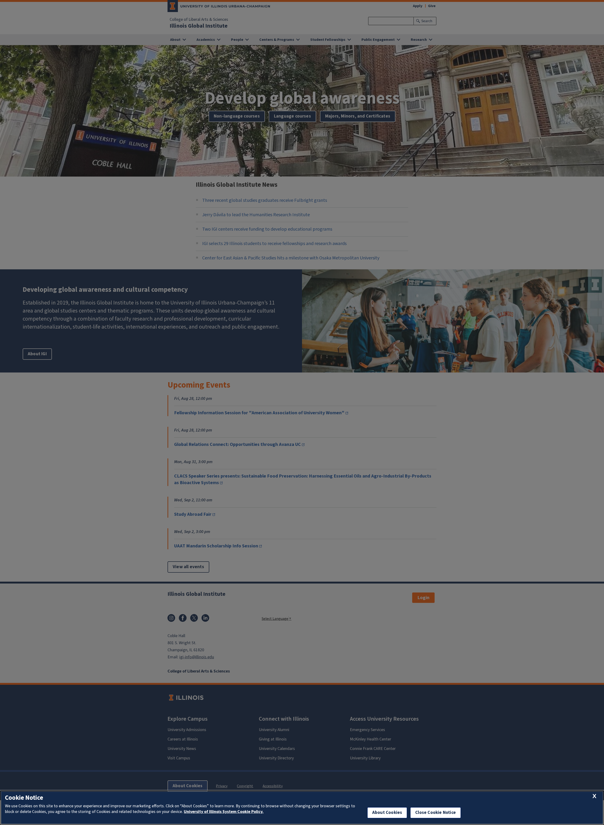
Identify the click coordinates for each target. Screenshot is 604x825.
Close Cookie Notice (435, 812)
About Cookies (387, 812)
